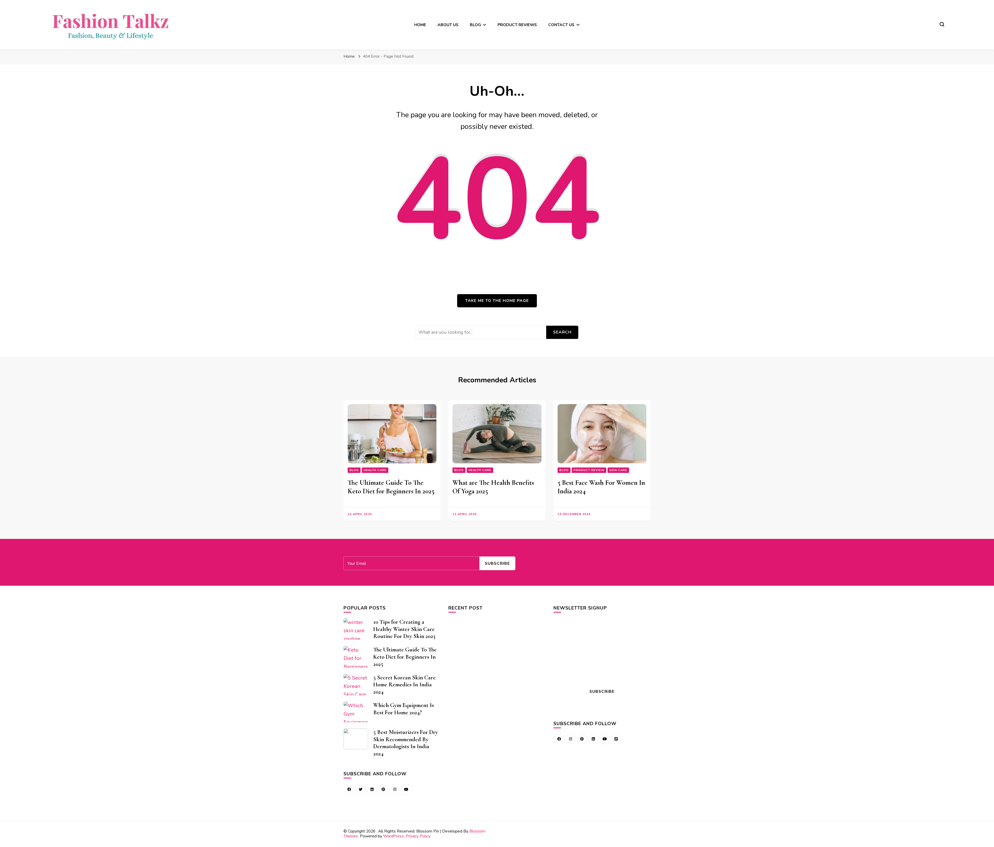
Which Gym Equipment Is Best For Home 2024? (403, 709)
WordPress (393, 836)
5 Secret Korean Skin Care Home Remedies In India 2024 (404, 684)
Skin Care (618, 470)
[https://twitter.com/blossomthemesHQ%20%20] (360, 789)
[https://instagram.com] (570, 739)
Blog (354, 470)
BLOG (475, 24)
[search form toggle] (942, 24)
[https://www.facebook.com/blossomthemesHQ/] (349, 789)
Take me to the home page (497, 300)
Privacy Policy (418, 836)
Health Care (375, 470)
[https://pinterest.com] (383, 789)
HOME (420, 24)
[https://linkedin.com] (372, 789)
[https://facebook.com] (559, 739)
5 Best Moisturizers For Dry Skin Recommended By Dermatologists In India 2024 (405, 743)
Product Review (589, 470)
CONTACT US (561, 24)
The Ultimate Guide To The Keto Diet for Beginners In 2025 (391, 486)
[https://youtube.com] (406, 789)
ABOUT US (447, 24)
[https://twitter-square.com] (616, 739)
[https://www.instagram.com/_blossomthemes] (395, 789)
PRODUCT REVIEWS (517, 24)
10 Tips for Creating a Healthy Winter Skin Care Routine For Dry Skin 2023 (404, 629)
